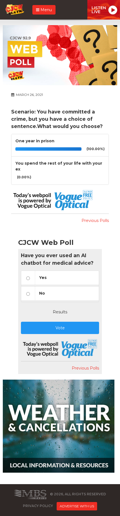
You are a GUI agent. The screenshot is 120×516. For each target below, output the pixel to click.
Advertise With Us (77, 506)
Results (60, 311)
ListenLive (99, 9)
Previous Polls (95, 220)
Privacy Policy (38, 506)
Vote (60, 327)
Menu (45, 9)
